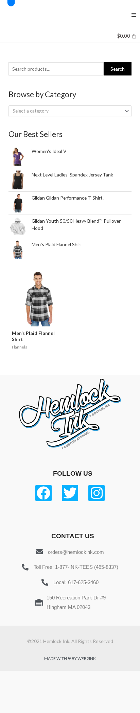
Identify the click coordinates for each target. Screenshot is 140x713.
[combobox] (70, 111)
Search (117, 69)
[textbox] (67, 111)
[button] (134, 15)
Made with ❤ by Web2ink (70, 658)
